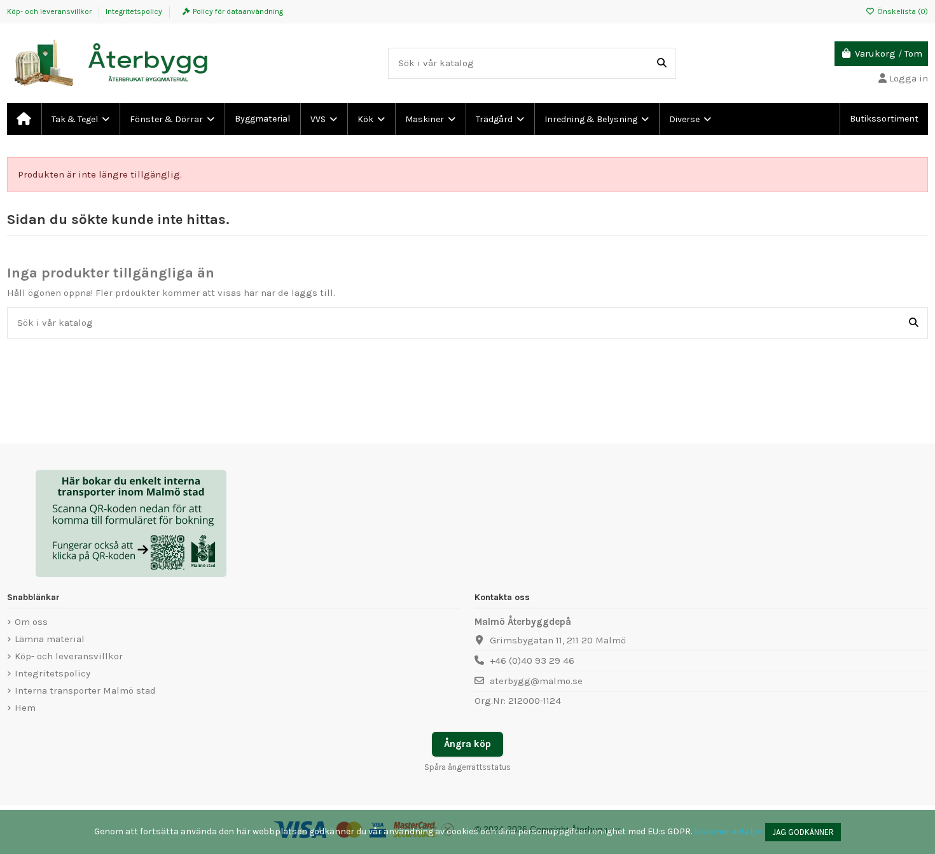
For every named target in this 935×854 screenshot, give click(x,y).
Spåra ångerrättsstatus (467, 767)
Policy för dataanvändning (238, 11)
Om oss (31, 621)
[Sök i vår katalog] (662, 63)
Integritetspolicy (134, 11)
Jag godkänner (803, 832)
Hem (25, 707)
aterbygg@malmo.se (536, 681)
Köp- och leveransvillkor (50, 11)
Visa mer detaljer (728, 831)
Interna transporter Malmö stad (85, 690)
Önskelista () (901, 11)
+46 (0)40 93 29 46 (532, 660)
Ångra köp (467, 744)
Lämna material (50, 639)
